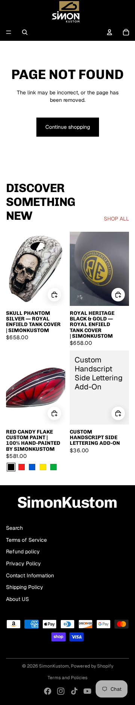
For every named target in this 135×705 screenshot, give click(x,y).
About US (17, 599)
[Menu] (8, 32)
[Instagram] (60, 691)
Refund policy (23, 551)
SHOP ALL (116, 218)
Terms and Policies (67, 678)
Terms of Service (26, 540)
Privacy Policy (23, 563)
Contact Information (30, 575)
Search (14, 528)
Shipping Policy (24, 587)
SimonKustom (54, 666)
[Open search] (24, 32)
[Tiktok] (74, 691)
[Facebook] (47, 691)
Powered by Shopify (92, 666)
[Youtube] (87, 691)
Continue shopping (67, 127)
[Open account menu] (109, 32)
